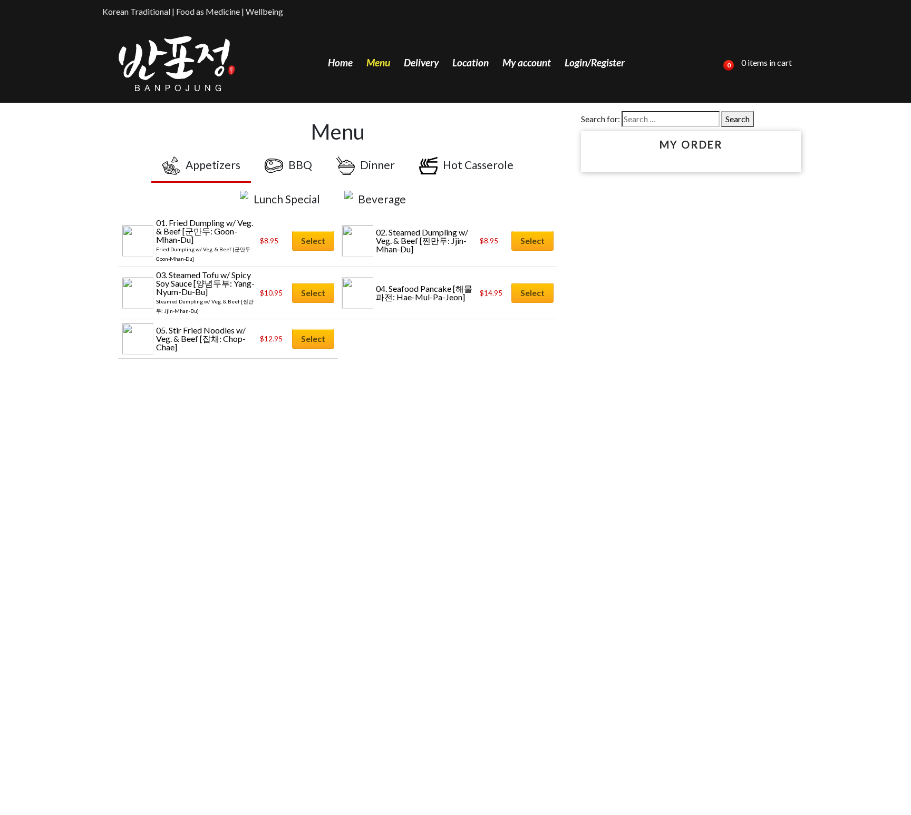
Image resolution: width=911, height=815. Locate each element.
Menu (378, 62)
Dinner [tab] (377, 164)
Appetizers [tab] (213, 164)
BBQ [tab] (300, 164)
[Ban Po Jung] (177, 62)
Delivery (421, 62)
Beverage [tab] (382, 198)
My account (526, 62)
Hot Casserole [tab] (478, 164)
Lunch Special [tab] (287, 198)
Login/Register (595, 62)
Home (340, 62)
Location (470, 62)
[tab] (433, 191)
